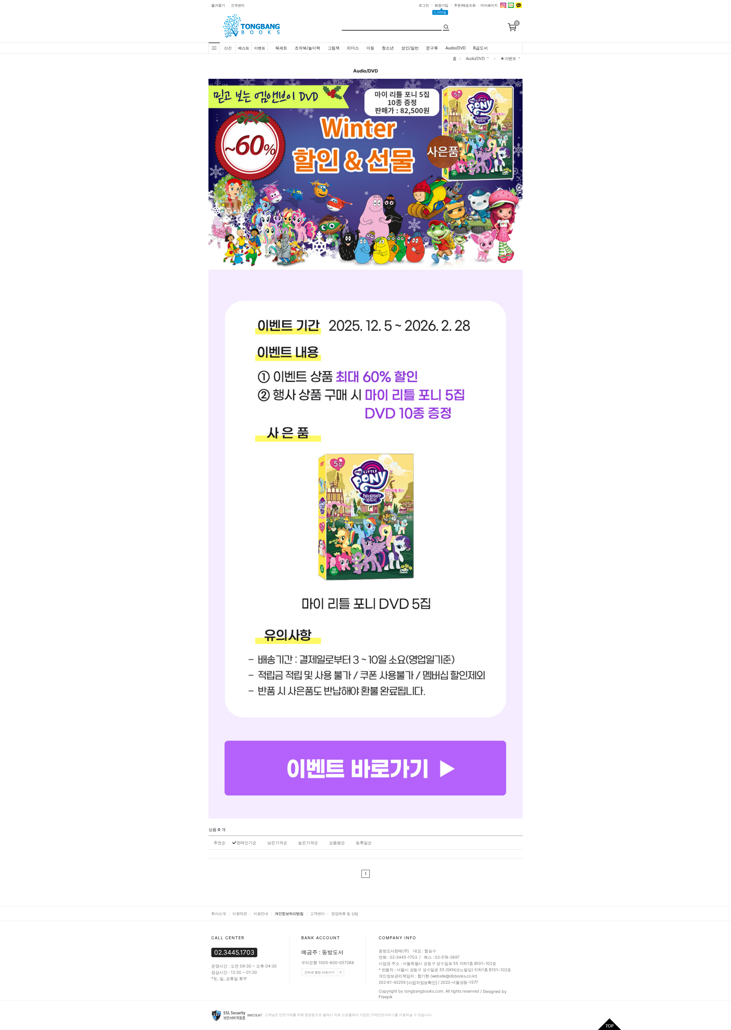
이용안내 (261, 913)
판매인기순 (246, 842)
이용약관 (239, 913)
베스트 (243, 48)
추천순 (220, 842)
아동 (370, 47)
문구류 (432, 47)
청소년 (388, 47)
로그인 (424, 5)
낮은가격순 (277, 842)
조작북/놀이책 (307, 47)
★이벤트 (508, 58)
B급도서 (480, 47)
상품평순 (337, 842)
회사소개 (218, 913)
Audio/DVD (455, 47)
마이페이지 (489, 5)
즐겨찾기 (218, 5)
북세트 (281, 47)
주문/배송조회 (465, 5)
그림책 (334, 47)
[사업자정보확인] (422, 982)
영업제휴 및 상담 (344, 913)
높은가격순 (308, 842)
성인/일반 (410, 47)
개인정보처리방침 (289, 913)
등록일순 (364, 842)
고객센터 (237, 5)
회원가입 (441, 5)
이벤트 (259, 48)
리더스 (353, 47)
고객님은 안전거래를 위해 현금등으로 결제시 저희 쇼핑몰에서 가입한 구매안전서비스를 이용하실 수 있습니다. (348, 1015)
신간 (228, 48)
